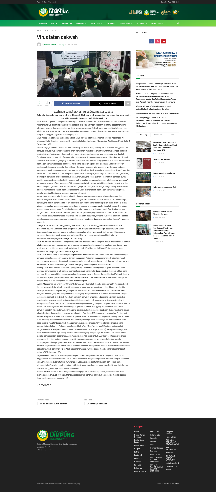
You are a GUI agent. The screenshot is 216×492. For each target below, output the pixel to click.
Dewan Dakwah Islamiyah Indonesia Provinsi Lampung (61, 484)
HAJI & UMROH (157, 23)
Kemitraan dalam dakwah (164, 173)
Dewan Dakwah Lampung (54, 44)
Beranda (43, 23)
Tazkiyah (80, 23)
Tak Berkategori (171, 448)
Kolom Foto (141, 23)
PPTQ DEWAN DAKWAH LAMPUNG (156, 460)
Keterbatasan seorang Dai (164, 187)
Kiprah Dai (67, 23)
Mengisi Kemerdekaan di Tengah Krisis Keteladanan (157, 113)
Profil (38, 2)
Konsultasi (95, 23)
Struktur (44, 2)
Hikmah (53, 30)
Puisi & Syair (171, 437)
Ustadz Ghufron (172, 466)
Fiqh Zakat (111, 23)
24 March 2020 (159, 217)
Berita (54, 23)
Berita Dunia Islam (139, 441)
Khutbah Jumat (140, 471)
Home (39, 30)
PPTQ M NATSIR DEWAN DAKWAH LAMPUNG (156, 468)
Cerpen (137, 449)
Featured (138, 455)
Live (152, 445)
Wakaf (168, 470)
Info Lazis (138, 465)
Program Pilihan (170, 433)
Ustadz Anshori (172, 463)
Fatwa (136, 452)
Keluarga (138, 468)
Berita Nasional (140, 445)
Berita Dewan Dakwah (139, 436)
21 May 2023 (158, 242)
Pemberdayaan (156, 448)
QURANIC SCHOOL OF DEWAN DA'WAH (172, 442)
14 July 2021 (72, 44)
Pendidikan (125, 23)
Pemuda (153, 451)
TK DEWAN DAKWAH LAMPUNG (170, 458)
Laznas (153, 441)
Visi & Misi (52, 2)
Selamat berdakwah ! (162, 159)
